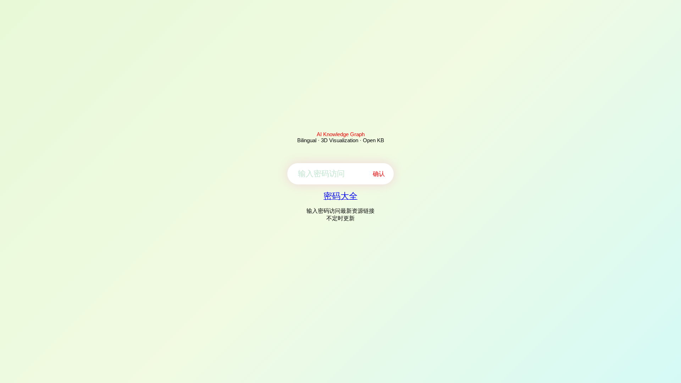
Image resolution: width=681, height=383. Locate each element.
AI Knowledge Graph (341, 134)
